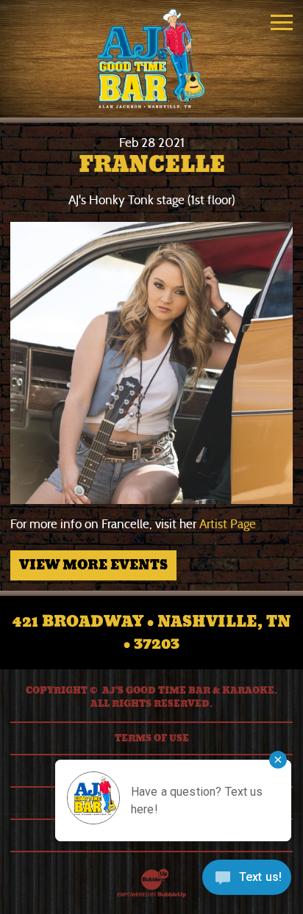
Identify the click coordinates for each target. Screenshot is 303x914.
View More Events (93, 565)
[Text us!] (246, 882)
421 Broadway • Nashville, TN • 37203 (151, 632)
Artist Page (227, 524)
